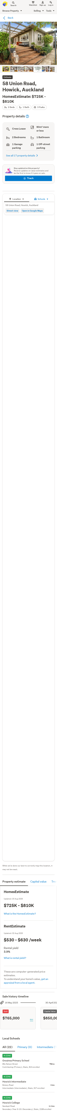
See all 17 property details (20, 155)
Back (10, 17)
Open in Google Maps (32, 210)
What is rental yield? (15, 957)
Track (30, 178)
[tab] (16, 198)
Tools (49, 10)
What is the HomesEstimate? (20, 913)
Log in (50, 5)
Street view (12, 210)
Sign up (43, 5)
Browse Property (10, 10)
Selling (37, 10)
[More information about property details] (27, 116)
